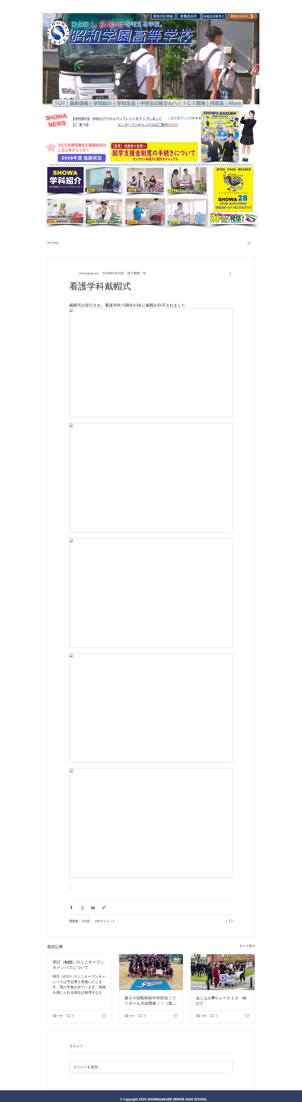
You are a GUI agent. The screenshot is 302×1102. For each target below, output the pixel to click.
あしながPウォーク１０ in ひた (222, 1001)
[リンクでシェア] (104, 907)
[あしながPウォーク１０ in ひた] (223, 972)
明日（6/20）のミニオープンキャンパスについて (78, 965)
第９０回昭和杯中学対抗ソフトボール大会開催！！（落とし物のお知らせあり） (150, 1001)
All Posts (53, 243)
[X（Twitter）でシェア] (82, 907)
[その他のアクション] (230, 273)
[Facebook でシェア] (71, 907)
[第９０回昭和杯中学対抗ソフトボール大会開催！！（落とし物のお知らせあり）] (151, 972)
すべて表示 (247, 946)
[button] (79, 103)
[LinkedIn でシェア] (93, 907)
